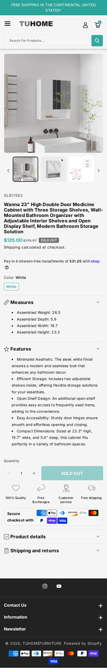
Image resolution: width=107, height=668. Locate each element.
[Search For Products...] (97, 40)
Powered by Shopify (83, 643)
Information (15, 617)
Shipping (12, 247)
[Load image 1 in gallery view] (25, 169)
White (12, 287)
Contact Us (15, 605)
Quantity (11, 461)
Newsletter (15, 628)
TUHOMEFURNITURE (42, 643)
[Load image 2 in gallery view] (81, 169)
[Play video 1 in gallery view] (53, 169)
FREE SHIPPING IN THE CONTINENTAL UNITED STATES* (53, 7)
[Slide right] (98, 170)
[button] (7, 23)
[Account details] (85, 25)
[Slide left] (8, 170)
